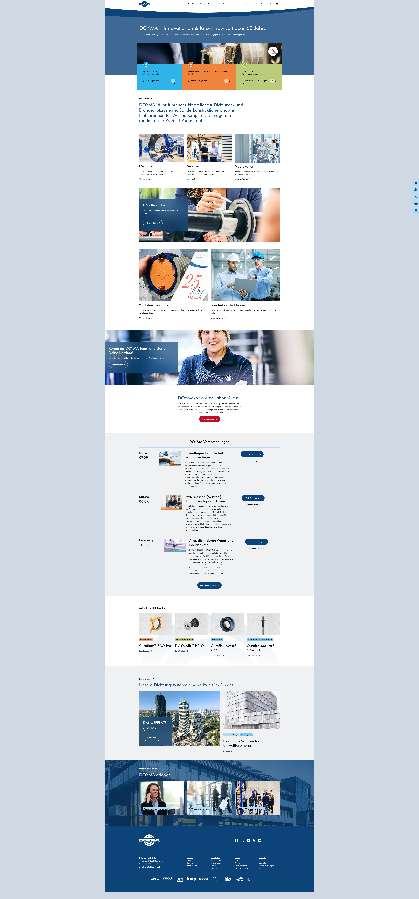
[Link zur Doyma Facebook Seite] (236, 840)
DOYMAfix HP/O (189, 646)
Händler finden (152, 223)
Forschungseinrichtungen (231, 735)
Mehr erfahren (145, 179)
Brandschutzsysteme (199, 81)
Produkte (191, 4)
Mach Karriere (117, 364)
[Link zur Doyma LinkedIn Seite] (259, 840)
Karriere (264, 4)
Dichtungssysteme (153, 81)
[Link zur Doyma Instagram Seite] (242, 840)
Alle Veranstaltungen (208, 585)
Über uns (144, 98)
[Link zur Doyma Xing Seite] (254, 840)
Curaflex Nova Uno (223, 648)
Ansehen (226, 751)
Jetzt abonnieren (208, 419)
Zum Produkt (144, 651)
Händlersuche (224, 4)
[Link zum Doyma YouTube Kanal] (248, 840)
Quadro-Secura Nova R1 (260, 648)
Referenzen (145, 678)
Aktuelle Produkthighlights (153, 607)
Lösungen (203, 4)
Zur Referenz (151, 737)
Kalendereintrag (251, 461)
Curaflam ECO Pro (155, 646)
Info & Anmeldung (250, 454)
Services (211, 4)
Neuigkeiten (236, 4)
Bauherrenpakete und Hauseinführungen (259, 639)
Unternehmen (251, 4)
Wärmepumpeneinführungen (255, 81)
